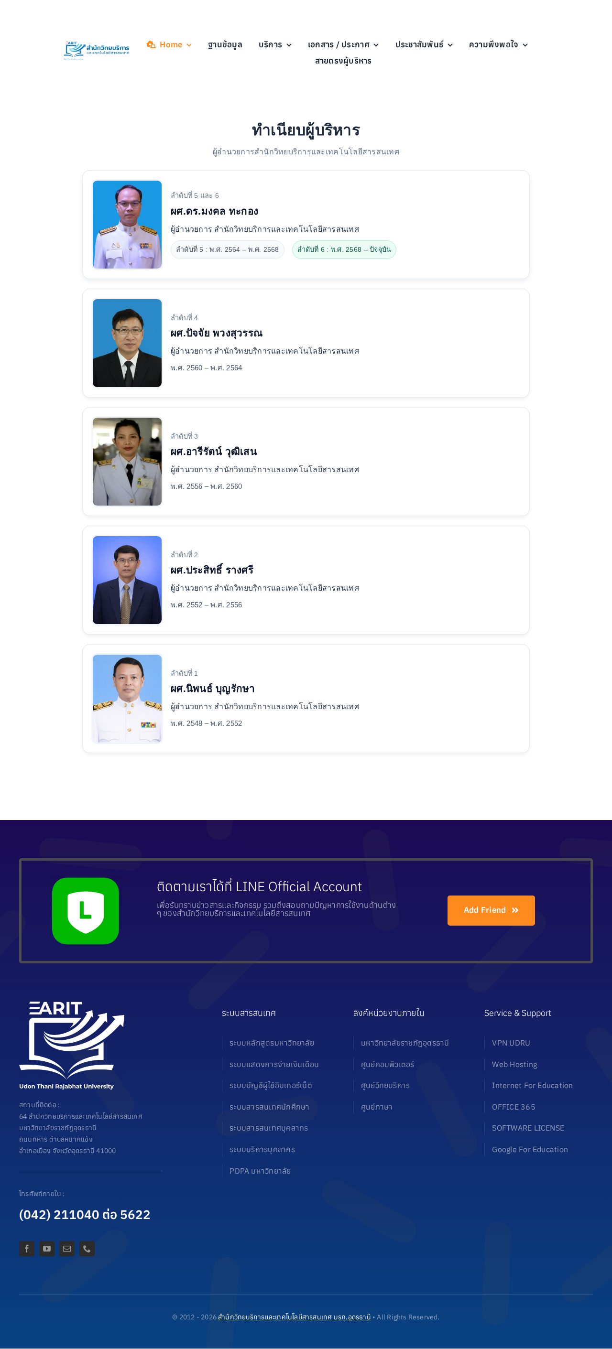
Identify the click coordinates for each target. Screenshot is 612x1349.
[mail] (67, 1248)
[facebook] (26, 1248)
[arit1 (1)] (71, 1005)
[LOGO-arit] (96, 44)
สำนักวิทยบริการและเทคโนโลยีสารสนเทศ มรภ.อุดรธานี (294, 1317)
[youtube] (47, 1248)
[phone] (87, 1248)
